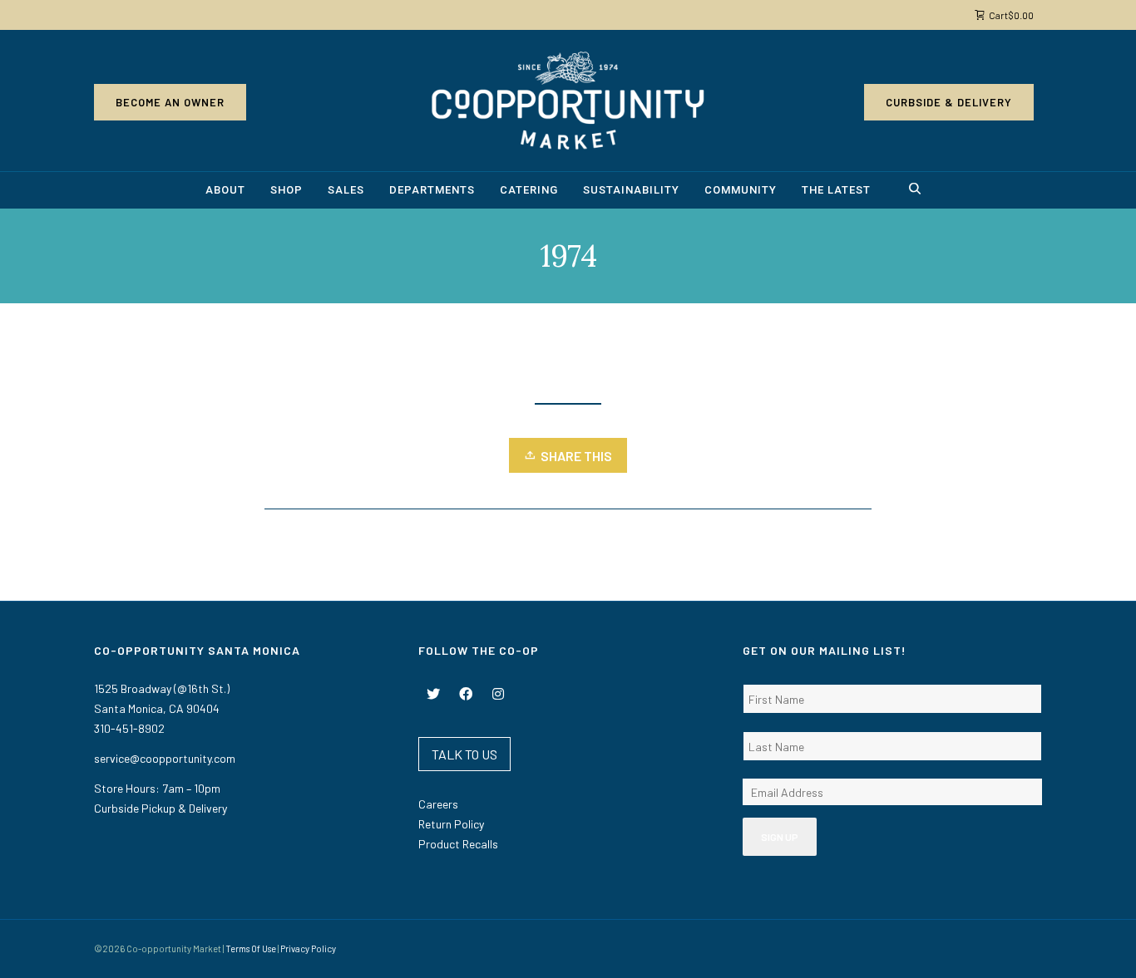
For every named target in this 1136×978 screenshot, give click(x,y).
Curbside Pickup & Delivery (160, 808)
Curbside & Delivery (949, 102)
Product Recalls (458, 844)
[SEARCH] (917, 191)
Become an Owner (170, 102)
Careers (438, 804)
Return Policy (451, 824)
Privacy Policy (308, 948)
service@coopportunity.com (164, 758)
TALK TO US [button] (464, 754)
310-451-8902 (129, 728)
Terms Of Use (250, 948)
